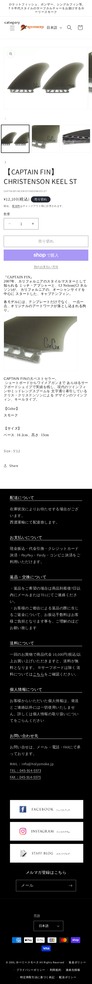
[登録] (70, 885)
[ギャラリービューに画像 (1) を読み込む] (15, 139)
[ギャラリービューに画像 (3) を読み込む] (76, 139)
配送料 (16, 206)
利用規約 (55, 970)
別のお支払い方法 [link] (46, 267)
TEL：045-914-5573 (25, 770)
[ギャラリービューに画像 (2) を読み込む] (46, 139)
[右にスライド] (5, 161)
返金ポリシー (77, 962)
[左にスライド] (5, 118)
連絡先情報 (73, 970)
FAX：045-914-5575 (25, 777)
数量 (7, 214)
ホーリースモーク (27, 962)
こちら (38, 674)
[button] (12, 31)
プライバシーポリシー (30, 970)
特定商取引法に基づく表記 (37, 977)
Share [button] (13, 465)
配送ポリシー (67, 977)
